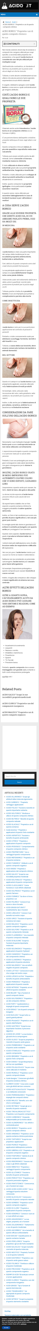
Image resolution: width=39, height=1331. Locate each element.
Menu (3, 15)
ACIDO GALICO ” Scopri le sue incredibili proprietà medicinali (16, 695)
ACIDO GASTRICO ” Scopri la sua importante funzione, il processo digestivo (18, 1028)
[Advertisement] (19, 747)
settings (23, 1324)
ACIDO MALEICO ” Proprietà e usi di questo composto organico (17, 713)
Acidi (14, 22)
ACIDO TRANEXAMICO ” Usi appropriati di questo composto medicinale (18, 1293)
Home (7, 22)
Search (19, 782)
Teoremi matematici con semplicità (17, 1315)
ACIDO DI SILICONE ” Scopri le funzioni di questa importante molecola (17, 943)
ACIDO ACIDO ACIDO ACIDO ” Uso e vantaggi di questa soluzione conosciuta (19, 1191)
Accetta (6, 1327)
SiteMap (7, 1311)
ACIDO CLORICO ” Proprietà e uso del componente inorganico (18, 704)
